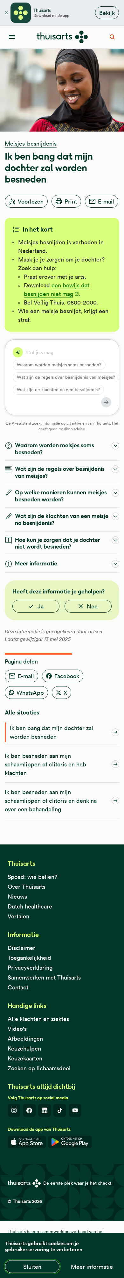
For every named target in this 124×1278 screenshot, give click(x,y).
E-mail (106, 201)
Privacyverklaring (30, 967)
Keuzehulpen (24, 1048)
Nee (92, 606)
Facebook (66, 676)
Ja (41, 606)
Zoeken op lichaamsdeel (39, 1068)
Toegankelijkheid (29, 957)
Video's (17, 1028)
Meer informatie (92, 1266)
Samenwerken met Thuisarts (44, 977)
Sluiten (32, 1266)
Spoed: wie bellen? (32, 876)
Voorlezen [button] (31, 201)
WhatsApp (30, 692)
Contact (18, 987)
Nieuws (17, 896)
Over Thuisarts (26, 886)
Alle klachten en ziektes (38, 1019)
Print (71, 201)
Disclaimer (21, 947)
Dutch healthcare (30, 906)
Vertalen (18, 916)
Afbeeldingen (25, 1038)
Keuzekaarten (25, 1058)
